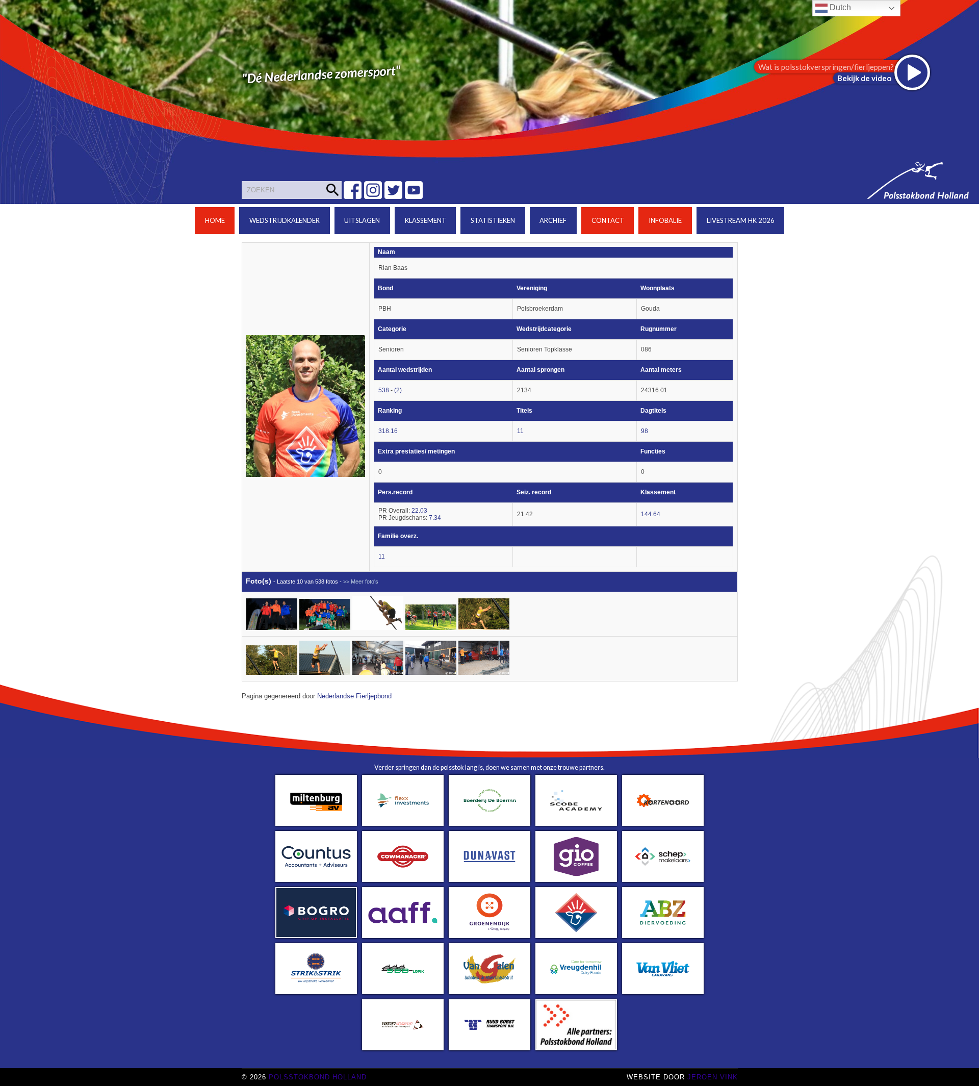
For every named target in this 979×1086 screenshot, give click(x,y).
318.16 (388, 431)
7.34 (435, 517)
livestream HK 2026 (741, 220)
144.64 (650, 514)
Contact (607, 220)
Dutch (839, 7)
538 (383, 390)
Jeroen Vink (712, 1077)
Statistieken (493, 220)
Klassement (425, 220)
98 (644, 431)
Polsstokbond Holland (318, 1077)
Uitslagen (362, 220)
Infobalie (665, 220)
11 (520, 431)
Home (215, 220)
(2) (398, 390)
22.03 (419, 510)
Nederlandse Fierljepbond (354, 696)
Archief (552, 220)
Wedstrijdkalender (284, 220)
